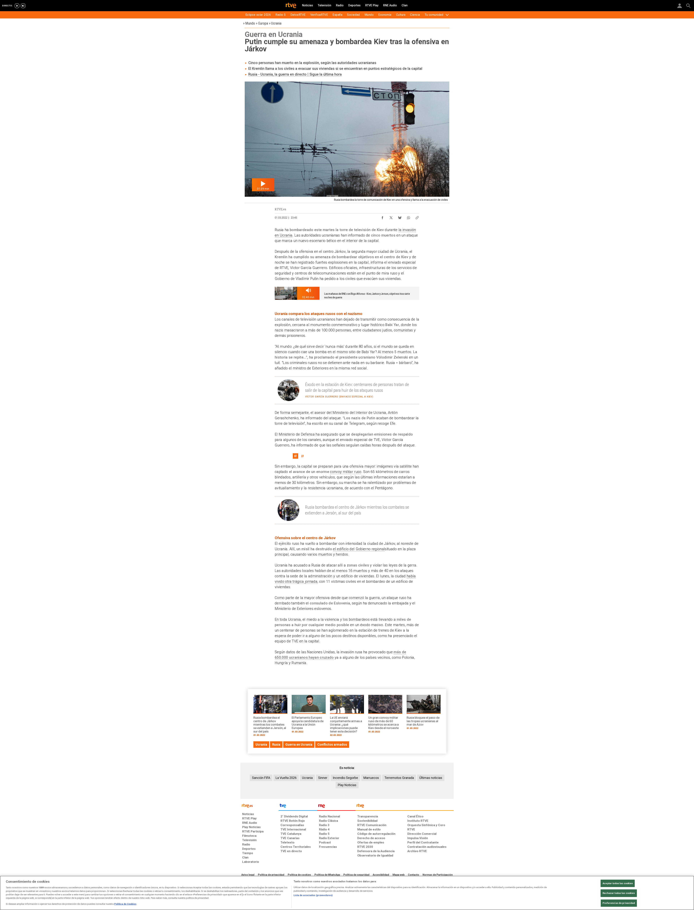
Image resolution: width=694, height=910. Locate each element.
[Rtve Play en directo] (17, 5)
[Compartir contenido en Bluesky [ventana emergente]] (399, 216)
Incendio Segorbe (345, 778)
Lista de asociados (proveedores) (313, 895)
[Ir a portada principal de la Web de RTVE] (259, 805)
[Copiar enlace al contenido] (417, 216)
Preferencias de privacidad (619, 903)
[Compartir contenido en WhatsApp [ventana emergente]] (408, 216)
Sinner (322, 778)
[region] (347, 893)
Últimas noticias (430, 778)
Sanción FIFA (261, 778)
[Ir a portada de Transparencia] (404, 806)
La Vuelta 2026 (286, 778)
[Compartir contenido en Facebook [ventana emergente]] (382, 216)
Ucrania (307, 778)
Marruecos (371, 778)
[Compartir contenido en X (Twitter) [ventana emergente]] (391, 216)
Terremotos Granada (399, 778)
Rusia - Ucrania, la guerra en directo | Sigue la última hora (295, 74)
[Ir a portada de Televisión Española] (298, 806)
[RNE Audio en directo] (23, 5)
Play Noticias (347, 785)
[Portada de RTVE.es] (291, 6)
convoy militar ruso (345, 472)
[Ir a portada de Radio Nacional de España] (336, 806)
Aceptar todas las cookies (618, 883)
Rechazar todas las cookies (619, 893)
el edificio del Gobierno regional (359, 549)
